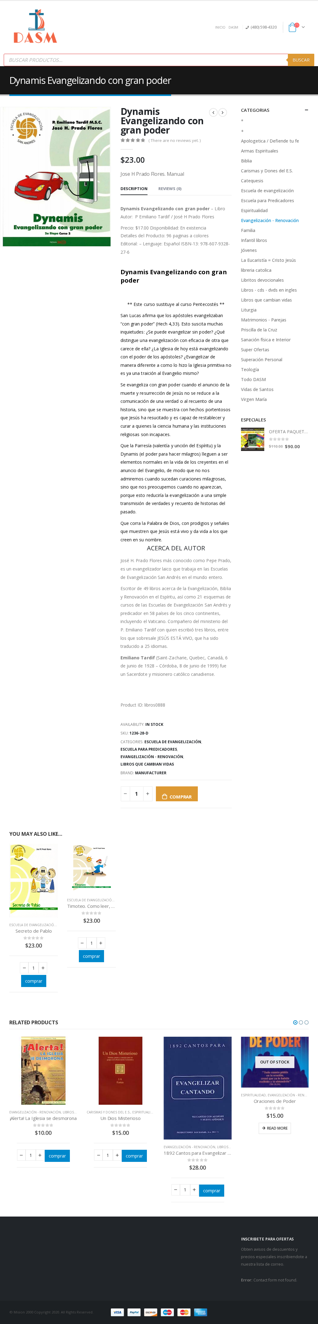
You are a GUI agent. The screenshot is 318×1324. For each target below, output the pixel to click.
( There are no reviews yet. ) (174, 140)
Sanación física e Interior (266, 340)
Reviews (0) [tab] (169, 188)
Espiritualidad (254, 210)
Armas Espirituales (259, 151)
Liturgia (249, 310)
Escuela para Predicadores (148, 749)
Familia (248, 230)
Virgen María (254, 399)
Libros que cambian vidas (147, 764)
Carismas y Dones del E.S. (267, 171)
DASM (233, 27)
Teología (250, 369)
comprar (181, 797)
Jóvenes (249, 250)
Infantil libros (254, 240)
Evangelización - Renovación (151, 756)
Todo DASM (253, 379)
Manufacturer (150, 773)
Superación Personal (261, 359)
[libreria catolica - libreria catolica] (35, 27)
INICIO (220, 27)
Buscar (301, 60)
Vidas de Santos (257, 389)
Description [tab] (134, 188)
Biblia (246, 161)
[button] (295, 1022)
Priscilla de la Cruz (259, 330)
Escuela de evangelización (172, 741)
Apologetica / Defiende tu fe (270, 141)
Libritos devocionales (262, 280)
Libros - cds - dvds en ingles (269, 290)
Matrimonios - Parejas (263, 320)
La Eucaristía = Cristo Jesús (268, 260)
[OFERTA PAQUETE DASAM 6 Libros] (252, 439)
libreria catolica (256, 270)
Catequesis (252, 181)
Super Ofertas (255, 350)
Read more (277, 1128)
